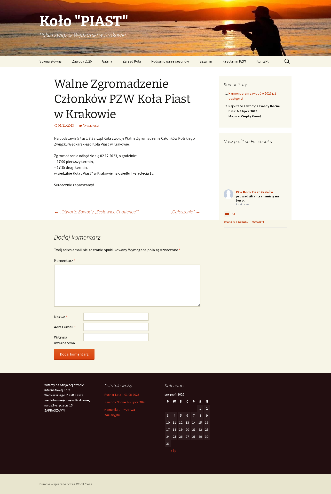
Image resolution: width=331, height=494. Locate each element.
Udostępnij (258, 221)
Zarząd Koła (132, 61)
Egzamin (205, 61)
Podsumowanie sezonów (170, 61)
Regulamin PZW (234, 61)
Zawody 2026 (82, 61)
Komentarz (65, 260)
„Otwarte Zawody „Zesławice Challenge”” (96, 212)
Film (234, 214)
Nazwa (61, 316)
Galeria (107, 61)
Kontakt (262, 61)
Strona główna (50, 61)
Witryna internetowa (64, 340)
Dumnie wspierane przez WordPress (65, 484)
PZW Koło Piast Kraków (254, 192)
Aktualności (91, 125)
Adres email (65, 326)
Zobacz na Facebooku (236, 221)
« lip (173, 450)
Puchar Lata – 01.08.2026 (121, 394)
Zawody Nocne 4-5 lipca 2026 (125, 402)
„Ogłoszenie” (185, 212)
